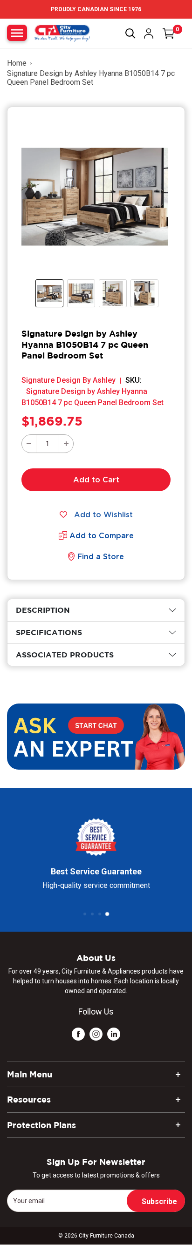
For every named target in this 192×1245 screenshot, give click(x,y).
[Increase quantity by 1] (66, 444)
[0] (169, 33)
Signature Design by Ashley (68, 380)
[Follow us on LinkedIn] (113, 1034)
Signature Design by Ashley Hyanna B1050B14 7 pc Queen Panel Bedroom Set (91, 78)
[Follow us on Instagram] (96, 1034)
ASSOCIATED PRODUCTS (65, 654)
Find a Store (100, 556)
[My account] (149, 33)
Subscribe (159, 1201)
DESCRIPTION (43, 610)
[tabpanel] (96, 610)
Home (17, 63)
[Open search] (130, 33)
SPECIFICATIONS (49, 632)
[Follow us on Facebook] (78, 1034)
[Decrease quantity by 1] (29, 444)
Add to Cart (96, 479)
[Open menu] (17, 33)
